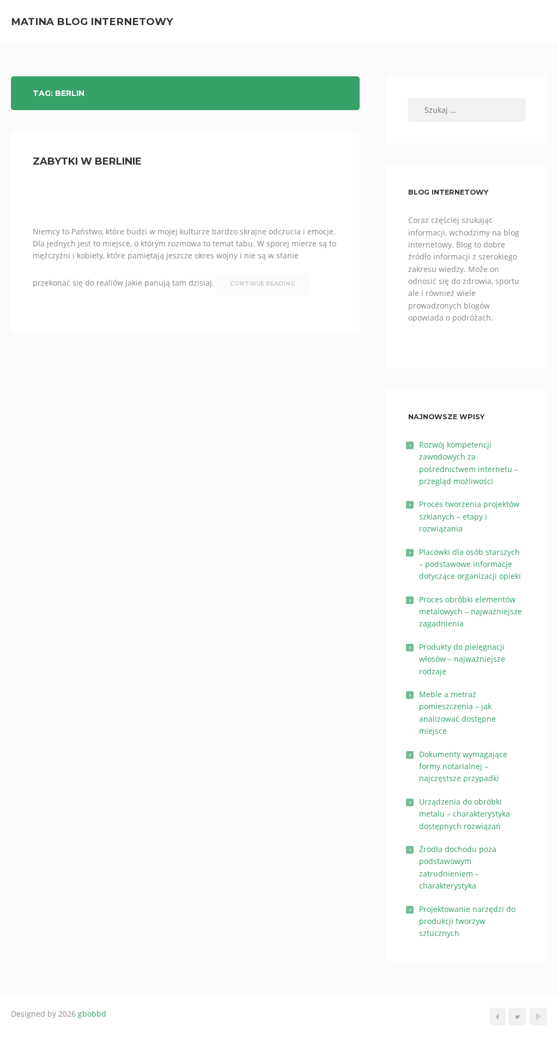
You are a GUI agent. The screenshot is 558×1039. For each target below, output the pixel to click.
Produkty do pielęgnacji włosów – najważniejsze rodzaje (462, 659)
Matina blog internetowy (92, 21)
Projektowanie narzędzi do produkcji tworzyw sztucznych (467, 921)
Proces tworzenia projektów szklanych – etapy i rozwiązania (469, 516)
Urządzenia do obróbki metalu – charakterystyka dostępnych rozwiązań (464, 813)
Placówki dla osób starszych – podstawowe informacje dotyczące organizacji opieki (470, 564)
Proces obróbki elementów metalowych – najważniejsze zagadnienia (470, 611)
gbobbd (92, 1013)
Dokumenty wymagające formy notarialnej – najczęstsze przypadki (463, 766)
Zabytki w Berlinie (87, 161)
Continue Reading (262, 283)
